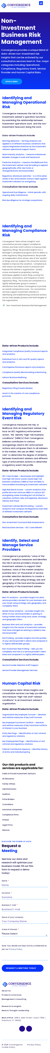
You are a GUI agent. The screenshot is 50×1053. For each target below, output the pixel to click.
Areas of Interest (10, 929)
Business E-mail (9, 905)
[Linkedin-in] (22, 1029)
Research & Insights (12, 1006)
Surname (6, 893)
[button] (41, 3)
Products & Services (12, 995)
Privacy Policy (15, 949)
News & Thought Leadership (15, 1010)
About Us (6, 991)
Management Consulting (14, 999)
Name (5, 880)
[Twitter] (29, 1029)
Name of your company (12, 917)
